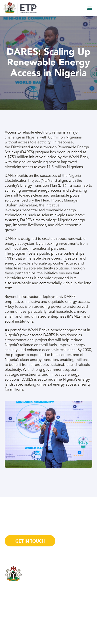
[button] (89, 8)
